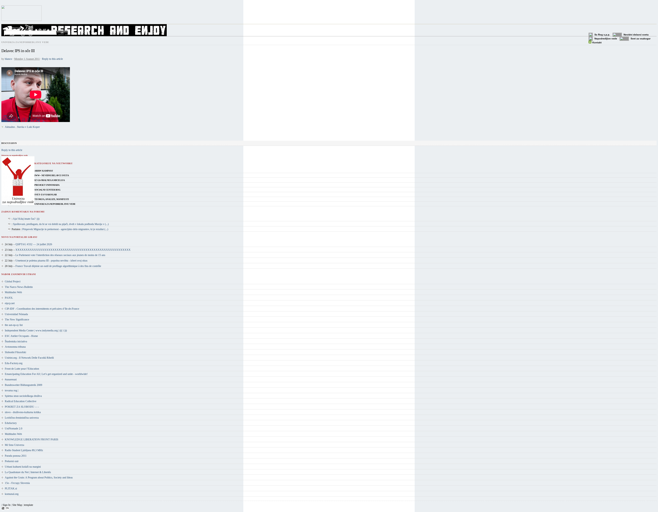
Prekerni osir (12, 461)
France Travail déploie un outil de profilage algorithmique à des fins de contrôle (58, 266)
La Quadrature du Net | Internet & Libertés (28, 472)
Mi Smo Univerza (14, 444)
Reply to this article (52, 58)
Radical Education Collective (20, 401)
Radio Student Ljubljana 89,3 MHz (24, 450)
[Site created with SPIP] (3, 509)
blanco (8, 58)
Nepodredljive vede (605, 38)
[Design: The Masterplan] (7, 509)
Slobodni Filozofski (15, 352)
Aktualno (10, 126)
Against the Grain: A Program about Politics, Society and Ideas (39, 477)
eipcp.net (10, 303)
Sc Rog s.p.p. (602, 34)
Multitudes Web (13, 292)
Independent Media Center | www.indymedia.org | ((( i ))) (36, 330)
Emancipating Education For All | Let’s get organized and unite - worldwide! (46, 374)
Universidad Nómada (16, 314)
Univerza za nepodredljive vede (55, 204)
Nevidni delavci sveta (636, 34)
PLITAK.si (11, 488)
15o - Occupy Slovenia (17, 482)
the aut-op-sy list (14, 325)
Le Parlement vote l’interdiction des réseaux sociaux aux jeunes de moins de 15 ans (60, 255)
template (28, 504)
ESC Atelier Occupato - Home (21, 335)
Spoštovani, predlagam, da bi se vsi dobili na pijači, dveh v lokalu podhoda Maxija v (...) (61, 224)
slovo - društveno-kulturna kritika (23, 412)
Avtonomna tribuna (15, 346)
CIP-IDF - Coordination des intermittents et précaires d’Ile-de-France (42, 308)
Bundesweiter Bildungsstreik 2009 (23, 384)
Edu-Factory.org (13, 363)
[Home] (21, 20)
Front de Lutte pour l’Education (22, 368)
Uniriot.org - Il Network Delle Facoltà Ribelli (29, 357)
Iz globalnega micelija (49, 180)
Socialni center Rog (47, 190)
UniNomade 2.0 (13, 428)
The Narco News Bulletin (19, 286)
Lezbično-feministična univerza (22, 417)
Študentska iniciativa (16, 341)
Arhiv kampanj (43, 171)
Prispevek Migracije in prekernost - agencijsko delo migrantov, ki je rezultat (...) (65, 229)
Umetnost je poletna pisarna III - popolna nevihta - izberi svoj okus (51, 260)
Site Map (17, 504)
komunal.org (12, 493)
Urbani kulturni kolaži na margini (23, 466)
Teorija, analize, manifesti (51, 199)
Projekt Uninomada (46, 185)
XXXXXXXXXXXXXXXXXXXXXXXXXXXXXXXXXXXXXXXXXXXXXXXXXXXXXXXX (73, 249)
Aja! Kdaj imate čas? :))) (26, 218)
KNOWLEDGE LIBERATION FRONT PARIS (31, 439)
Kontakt (597, 42)
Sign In (6, 504)
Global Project (12, 281)
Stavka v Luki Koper (28, 126)
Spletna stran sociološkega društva (23, 395)
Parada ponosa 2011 (16, 455)
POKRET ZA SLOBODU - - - (22, 406)
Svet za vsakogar (640, 38)
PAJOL (9, 297)
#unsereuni (11, 379)
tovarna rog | (11, 390)
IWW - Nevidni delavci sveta (51, 175)
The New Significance (17, 319)
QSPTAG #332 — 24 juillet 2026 (33, 244)
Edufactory (11, 423)
